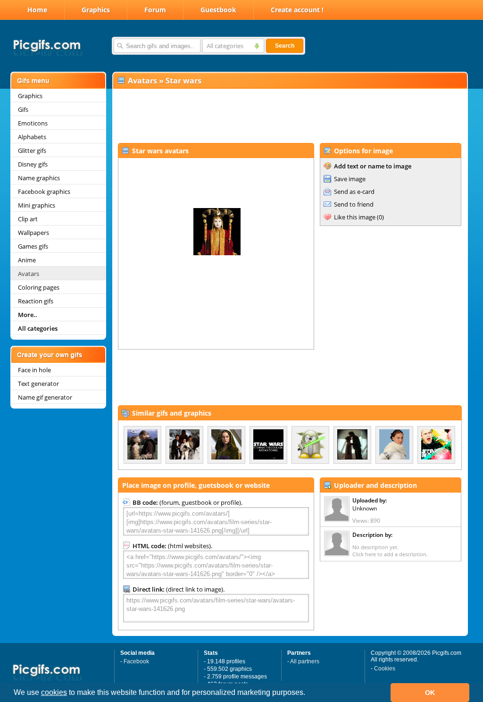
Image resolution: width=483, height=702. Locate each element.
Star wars (183, 80)
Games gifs (33, 246)
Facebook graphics (44, 191)
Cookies (384, 668)
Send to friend (354, 204)
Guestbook (218, 9)
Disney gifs (33, 164)
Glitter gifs (32, 150)
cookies (54, 692)
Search (284, 45)
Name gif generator (45, 397)
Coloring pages (38, 287)
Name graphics (39, 178)
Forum (155, 9)
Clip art (28, 219)
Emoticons (33, 123)
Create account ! (297, 9)
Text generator (38, 383)
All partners (304, 661)
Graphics (96, 9)
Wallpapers (33, 232)
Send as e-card (354, 191)
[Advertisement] (289, 116)
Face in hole (34, 370)
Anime (27, 260)
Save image (350, 179)
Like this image (354, 217)
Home (37, 9)
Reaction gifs (35, 301)
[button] (308, 693)
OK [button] (430, 692)
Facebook (136, 661)
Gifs (23, 109)
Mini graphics (36, 205)
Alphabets (32, 137)
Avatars (28, 273)
